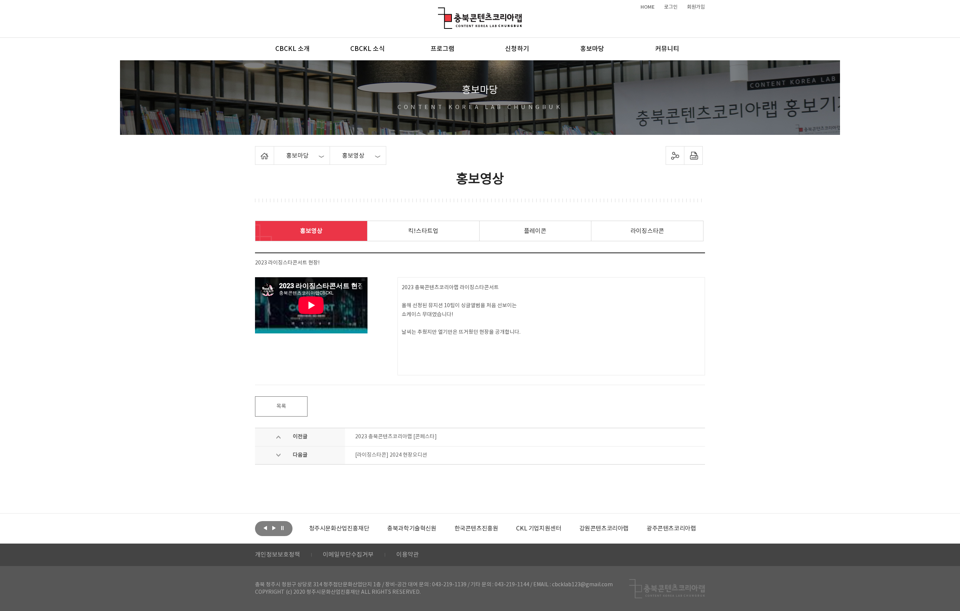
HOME (647, 7)
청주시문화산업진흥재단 (339, 528)
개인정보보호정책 (277, 554)
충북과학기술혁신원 (411, 528)
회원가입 (696, 7)
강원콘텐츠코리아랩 (603, 528)
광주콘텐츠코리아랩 (671, 528)
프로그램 (442, 49)
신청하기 (517, 49)
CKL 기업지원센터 (538, 528)
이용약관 (407, 554)
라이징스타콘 (647, 231)
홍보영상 (311, 231)
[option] (339, 528)
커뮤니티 (667, 49)
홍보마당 (592, 49)
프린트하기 (693, 155)
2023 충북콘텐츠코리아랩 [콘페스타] (396, 437)
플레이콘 (535, 231)
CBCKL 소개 (292, 49)
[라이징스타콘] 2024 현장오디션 (391, 455)
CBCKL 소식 (367, 49)
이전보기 (265, 528)
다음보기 (274, 528)
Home (257, 150)
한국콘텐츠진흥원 (476, 528)
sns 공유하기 (675, 155)
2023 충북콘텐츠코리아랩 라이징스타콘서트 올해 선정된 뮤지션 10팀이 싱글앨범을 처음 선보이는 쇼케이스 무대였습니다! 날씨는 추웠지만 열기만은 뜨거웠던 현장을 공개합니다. (461, 310)
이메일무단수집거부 (348, 554)
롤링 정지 (282, 528)
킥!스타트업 (423, 231)
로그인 (671, 7)
